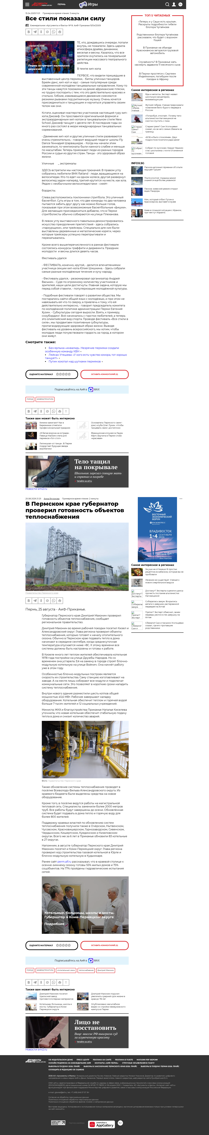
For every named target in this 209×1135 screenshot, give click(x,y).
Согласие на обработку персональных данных (68, 1097)
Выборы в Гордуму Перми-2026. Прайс (160, 1066)
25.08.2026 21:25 (33, 498)
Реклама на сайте (102, 1060)
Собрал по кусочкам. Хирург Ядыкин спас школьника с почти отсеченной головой (164, 150)
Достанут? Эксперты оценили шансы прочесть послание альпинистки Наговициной (164, 593)
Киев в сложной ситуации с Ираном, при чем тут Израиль (163, 211)
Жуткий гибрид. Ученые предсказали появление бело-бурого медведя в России (164, 107)
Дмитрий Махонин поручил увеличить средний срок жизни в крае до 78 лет (108, 996)
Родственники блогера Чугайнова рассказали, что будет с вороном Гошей (157, 37)
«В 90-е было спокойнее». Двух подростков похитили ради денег (162, 138)
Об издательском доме (60, 1060)
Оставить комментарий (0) (104, 374)
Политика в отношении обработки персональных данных (73, 1100)
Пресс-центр (83, 1060)
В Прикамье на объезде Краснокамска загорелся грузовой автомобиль (157, 50)
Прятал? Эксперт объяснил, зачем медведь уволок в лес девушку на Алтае (162, 615)
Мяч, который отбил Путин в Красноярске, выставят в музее (160, 200)
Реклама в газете (124, 1060)
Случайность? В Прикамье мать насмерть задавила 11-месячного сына (157, 63)
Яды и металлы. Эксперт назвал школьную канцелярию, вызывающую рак (161, 97)
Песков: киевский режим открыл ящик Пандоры (161, 190)
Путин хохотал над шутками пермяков (75, 361)
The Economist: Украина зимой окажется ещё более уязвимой (160, 179)
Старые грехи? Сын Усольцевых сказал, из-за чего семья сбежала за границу (163, 129)
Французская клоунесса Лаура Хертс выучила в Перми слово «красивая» (107, 435)
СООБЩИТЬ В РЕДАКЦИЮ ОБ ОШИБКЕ (66, 1070)
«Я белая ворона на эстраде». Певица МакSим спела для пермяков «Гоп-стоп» (55, 435)
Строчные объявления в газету (138, 1063)
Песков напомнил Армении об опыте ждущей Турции (163, 168)
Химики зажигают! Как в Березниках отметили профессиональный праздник (55, 425)
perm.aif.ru (64, 861)
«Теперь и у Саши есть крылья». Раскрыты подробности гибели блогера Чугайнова (157, 24)
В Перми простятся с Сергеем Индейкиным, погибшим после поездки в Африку (157, 76)
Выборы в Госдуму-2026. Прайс (64, 1066)
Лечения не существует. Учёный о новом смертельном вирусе (162, 581)
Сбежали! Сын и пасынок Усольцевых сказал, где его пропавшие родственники (164, 625)
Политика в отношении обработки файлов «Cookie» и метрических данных (80, 1102)
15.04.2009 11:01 (32, 13)
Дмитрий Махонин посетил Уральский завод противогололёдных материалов (56, 996)
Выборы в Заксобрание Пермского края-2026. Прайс (110, 1066)
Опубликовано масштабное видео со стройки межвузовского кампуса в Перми (108, 1007)
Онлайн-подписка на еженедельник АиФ (69, 1063)
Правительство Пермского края (41, 593)
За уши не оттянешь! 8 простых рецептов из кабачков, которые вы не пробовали (164, 572)
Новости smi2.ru (36, 488)
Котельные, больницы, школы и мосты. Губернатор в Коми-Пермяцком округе (79, 915)
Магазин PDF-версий (147, 1060)
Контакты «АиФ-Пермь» (106, 1063)
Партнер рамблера (76, 1123)
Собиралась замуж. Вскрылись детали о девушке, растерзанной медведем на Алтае (162, 604)
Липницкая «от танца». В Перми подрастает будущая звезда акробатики (56, 446)
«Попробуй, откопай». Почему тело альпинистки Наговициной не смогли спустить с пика (163, 118)
